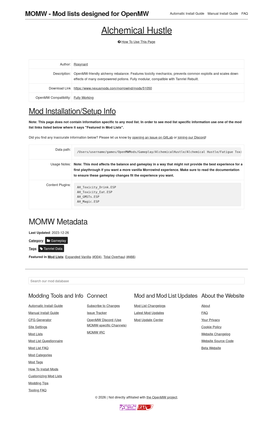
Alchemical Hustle (136, 29)
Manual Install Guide (223, 13)
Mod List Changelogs (149, 305)
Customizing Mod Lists (45, 375)
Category (36, 240)
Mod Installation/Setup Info (72, 110)
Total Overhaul (114, 256)
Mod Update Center (148, 319)
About (205, 305)
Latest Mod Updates (149, 312)
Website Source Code (217, 340)
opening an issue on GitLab (152, 137)
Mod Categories (40, 354)
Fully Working (84, 97)
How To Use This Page (138, 41)
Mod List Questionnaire (45, 340)
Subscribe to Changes (103, 305)
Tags (32, 248)
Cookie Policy (211, 326)
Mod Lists (55, 256)
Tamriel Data (52, 248)
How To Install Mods (43, 369)
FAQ (244, 13)
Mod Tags (35, 361)
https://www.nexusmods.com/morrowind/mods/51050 (113, 88)
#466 (130, 256)
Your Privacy (210, 319)
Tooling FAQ (37, 390)
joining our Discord (191, 137)
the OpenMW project (162, 397)
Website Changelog (215, 333)
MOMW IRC (96, 332)
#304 (96, 256)
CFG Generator (39, 319)
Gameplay (58, 240)
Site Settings (37, 326)
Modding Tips (38, 382)
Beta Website (211, 347)
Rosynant (81, 64)
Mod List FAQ (38, 347)
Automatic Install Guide (187, 13)
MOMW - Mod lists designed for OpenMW (87, 13)
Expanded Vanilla (78, 256)
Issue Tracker (97, 312)
